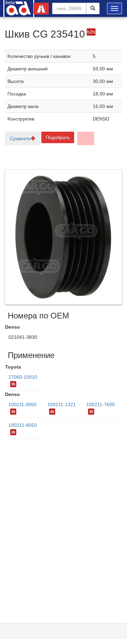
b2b (91, 32)
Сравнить (20, 138)
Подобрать (58, 137)
